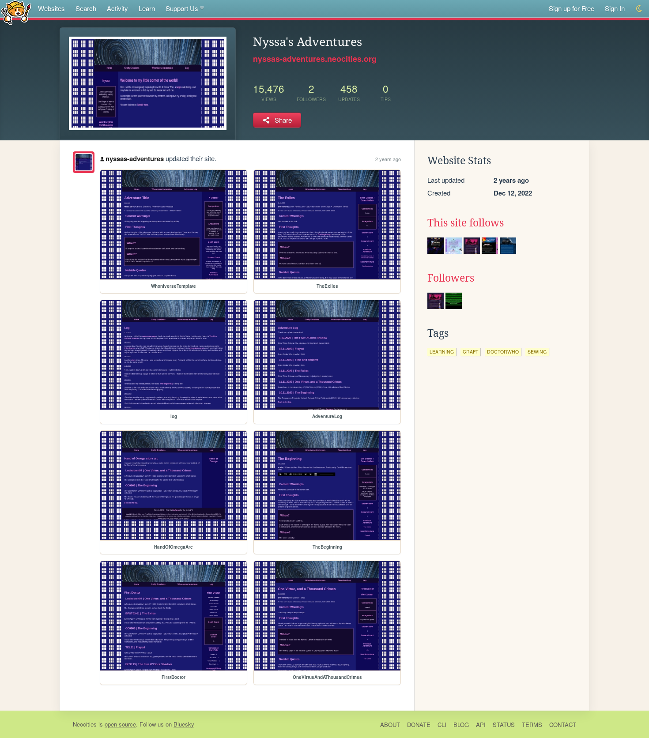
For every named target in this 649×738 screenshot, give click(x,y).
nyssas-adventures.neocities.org (315, 58)
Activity (117, 8)
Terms (532, 724)
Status (504, 724)
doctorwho (503, 351)
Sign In (615, 8)
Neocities (85, 724)
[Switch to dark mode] (639, 8)
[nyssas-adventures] (84, 162)
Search (85, 8)
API (481, 724)
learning (442, 351)
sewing (537, 351)
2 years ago (388, 158)
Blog (461, 724)
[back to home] (16, 12)
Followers (450, 278)
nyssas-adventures (135, 158)
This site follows (465, 223)
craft (470, 351)
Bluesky (184, 724)
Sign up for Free (571, 8)
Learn (147, 8)
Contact (562, 724)
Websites (51, 8)
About (390, 724)
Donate (418, 724)
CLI (442, 724)
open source (120, 724)
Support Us (182, 8)
